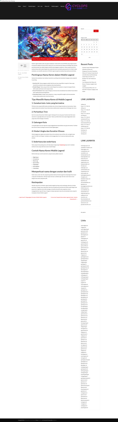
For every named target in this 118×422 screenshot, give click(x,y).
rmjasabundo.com (85, 171)
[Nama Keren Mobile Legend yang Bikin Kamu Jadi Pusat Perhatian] (47, 42)
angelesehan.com (85, 162)
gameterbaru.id (84, 251)
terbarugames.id (84, 286)
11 (84, 47)
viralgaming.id (84, 376)
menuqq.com (83, 133)
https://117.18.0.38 (85, 120)
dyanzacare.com (84, 202)
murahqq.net (84, 115)
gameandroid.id (84, 231)
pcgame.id (83, 280)
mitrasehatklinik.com (85, 182)
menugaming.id (84, 308)
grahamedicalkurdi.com (86, 200)
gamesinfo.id (84, 240)
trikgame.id (83, 227)
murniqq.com (84, 132)
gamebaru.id (83, 391)
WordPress (54, 420)
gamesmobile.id (84, 244)
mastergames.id (84, 356)
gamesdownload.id (85, 385)
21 (92, 49)
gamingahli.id (84, 301)
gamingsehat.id (84, 369)
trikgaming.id (84, 262)
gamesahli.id (84, 321)
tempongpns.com (85, 149)
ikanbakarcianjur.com (85, 178)
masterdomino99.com (86, 122)
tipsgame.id (83, 288)
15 (94, 47)
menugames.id (84, 328)
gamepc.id (83, 236)
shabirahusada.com (85, 193)
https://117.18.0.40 (85, 128)
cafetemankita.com (85, 169)
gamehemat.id (84, 334)
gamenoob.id (84, 387)
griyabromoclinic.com (86, 204)
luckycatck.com (84, 158)
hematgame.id (84, 354)
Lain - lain (21, 72)
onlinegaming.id (84, 278)
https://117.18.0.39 (85, 109)
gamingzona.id (84, 304)
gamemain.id (84, 337)
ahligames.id (84, 332)
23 (97, 49)
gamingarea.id (84, 302)
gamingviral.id (84, 363)
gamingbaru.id (84, 361)
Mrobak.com (84, 165)
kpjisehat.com (84, 180)
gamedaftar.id (84, 396)
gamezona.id (84, 343)
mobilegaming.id (84, 273)
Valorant (62, 6)
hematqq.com (84, 130)
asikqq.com (83, 104)
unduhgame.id (84, 405)
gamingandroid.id (85, 266)
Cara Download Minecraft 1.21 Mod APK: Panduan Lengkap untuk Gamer (90, 89)
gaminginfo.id (84, 290)
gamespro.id (83, 381)
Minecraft (47, 6)
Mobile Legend (54, 6)
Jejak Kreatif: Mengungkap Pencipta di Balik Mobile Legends (32, 197)
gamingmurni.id (84, 293)
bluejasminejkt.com (85, 164)
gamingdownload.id (85, 359)
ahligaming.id (84, 326)
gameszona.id (84, 324)
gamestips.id (84, 249)
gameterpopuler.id (85, 400)
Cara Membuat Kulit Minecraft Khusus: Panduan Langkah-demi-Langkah (89, 84)
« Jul (89, 57)
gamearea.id (83, 348)
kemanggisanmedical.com (86, 186)
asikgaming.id (84, 312)
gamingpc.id (83, 264)
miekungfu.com (84, 167)
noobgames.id (84, 392)
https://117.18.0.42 (85, 113)
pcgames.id (83, 282)
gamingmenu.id (84, 297)
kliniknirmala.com (85, 188)
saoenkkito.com (84, 153)
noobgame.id (84, 402)
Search (82, 28)
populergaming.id (85, 374)
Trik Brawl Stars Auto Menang (30, 420)
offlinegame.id (84, 275)
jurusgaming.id (84, 306)
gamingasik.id (84, 299)
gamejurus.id (84, 339)
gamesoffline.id (84, 245)
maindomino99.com (85, 119)
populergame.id (84, 407)
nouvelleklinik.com (85, 189)
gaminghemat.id (84, 291)
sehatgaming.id (84, 372)
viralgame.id (83, 403)
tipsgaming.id (84, 260)
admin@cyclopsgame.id (24, 70)
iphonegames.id (84, 234)
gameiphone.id (84, 233)
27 (89, 51)
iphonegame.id (84, 269)
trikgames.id (83, 255)
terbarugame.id (84, 284)
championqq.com (84, 126)
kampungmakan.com (85, 156)
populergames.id (84, 389)
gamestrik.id (83, 253)
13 (89, 47)
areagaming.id (84, 310)
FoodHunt (40, 420)
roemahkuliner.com (85, 151)
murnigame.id (84, 345)
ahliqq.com (83, 108)
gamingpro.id (84, 365)
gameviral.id (83, 394)
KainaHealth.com (85, 191)
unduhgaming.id (84, 367)
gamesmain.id (84, 319)
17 (81, 49)
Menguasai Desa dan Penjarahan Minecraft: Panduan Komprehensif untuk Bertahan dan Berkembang (90, 73)
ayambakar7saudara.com (86, 147)
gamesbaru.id (84, 383)
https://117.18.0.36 (85, 106)
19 (86, 49)
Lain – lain (40, 6)
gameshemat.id (84, 330)
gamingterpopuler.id (85, 378)
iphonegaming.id (84, 271)
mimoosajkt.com (84, 173)
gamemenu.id (84, 341)
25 (84, 51)
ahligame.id (83, 350)
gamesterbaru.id (84, 247)
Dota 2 (24, 6)
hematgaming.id (84, 323)
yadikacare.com (84, 195)
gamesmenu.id (84, 313)
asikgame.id (83, 352)
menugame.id (84, 358)
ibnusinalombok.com (85, 199)
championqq (62, 144)
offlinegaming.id (84, 277)
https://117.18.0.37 (85, 124)
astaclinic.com (84, 197)
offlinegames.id (84, 238)
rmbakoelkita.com (85, 160)
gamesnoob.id (84, 380)
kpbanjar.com (84, 184)
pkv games (83, 212)
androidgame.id (84, 225)
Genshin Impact (31, 6)
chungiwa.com (84, 177)
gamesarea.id (84, 347)
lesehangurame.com (85, 145)
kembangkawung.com (85, 175)
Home (19, 6)
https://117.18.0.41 (85, 117)
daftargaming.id (84, 370)
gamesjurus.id (84, 317)
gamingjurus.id (84, 295)
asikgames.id (84, 335)
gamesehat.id (84, 398)
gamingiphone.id (84, 256)
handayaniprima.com (85, 154)
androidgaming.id (85, 229)
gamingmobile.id (84, 258)
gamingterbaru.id (85, 267)
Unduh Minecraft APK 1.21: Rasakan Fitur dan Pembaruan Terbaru (89, 78)
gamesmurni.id (84, 315)
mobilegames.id (84, 242)
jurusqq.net (83, 111)
